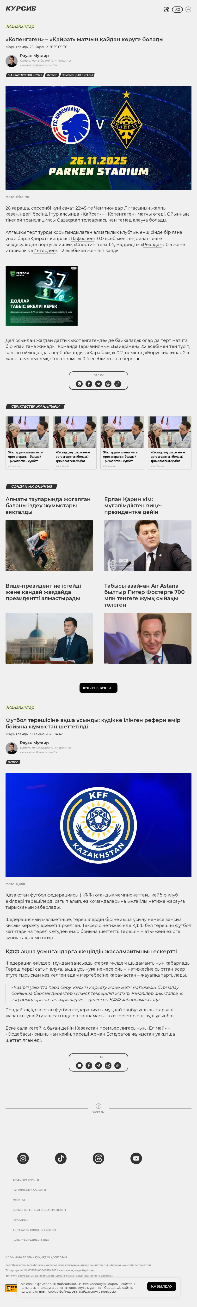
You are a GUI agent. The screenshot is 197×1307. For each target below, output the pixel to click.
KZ (177, 9)
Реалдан (152, 244)
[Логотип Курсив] (21, 8)
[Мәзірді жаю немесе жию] (188, 9)
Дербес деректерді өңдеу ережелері (39, 1210)
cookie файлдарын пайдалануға (74, 1291)
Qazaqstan (68, 220)
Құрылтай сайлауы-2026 (31, 1240)
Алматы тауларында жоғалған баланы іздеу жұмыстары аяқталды (48, 505)
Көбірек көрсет (98, 688)
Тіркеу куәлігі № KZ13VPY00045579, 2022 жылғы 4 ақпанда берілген (50, 1270)
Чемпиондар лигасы (77, 75)
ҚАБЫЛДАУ (161, 1286)
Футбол (52, 75)
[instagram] (23, 1158)
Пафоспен (82, 238)
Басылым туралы (26, 1179)
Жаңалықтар (20, 26)
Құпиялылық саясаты (29, 1190)
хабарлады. (48, 907)
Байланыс (20, 1220)
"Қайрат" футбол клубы (25, 75)
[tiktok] (61, 1158)
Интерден (44, 250)
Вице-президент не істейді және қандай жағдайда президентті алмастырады (43, 592)
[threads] (98, 1158)
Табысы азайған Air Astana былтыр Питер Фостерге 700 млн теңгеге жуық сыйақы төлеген (144, 595)
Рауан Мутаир (34, 55)
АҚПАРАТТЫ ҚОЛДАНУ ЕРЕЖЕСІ (34, 1230)
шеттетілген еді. (24, 1040)
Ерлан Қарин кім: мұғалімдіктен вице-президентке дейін (133, 505)
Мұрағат (19, 1200)
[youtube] (136, 1158)
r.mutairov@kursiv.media (38, 65)
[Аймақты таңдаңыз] (166, 9)
